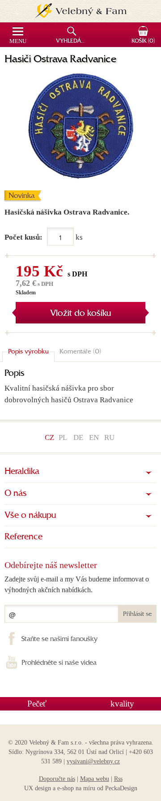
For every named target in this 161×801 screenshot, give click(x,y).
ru (109, 437)
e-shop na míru (76, 788)
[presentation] (28, 352)
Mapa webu (94, 778)
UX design (37, 788)
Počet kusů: (23, 237)
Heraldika (21, 471)
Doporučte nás (57, 778)
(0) (143, 41)
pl (63, 437)
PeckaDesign (121, 788)
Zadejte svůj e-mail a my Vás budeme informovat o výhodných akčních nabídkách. (76, 584)
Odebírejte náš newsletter (50, 565)
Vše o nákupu (30, 515)
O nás (15, 493)
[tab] (28, 352)
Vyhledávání (72, 41)
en (94, 437)
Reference (23, 537)
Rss (118, 778)
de (78, 437)
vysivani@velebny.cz (93, 761)
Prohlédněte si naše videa (59, 663)
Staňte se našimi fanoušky (59, 639)
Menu (17, 41)
